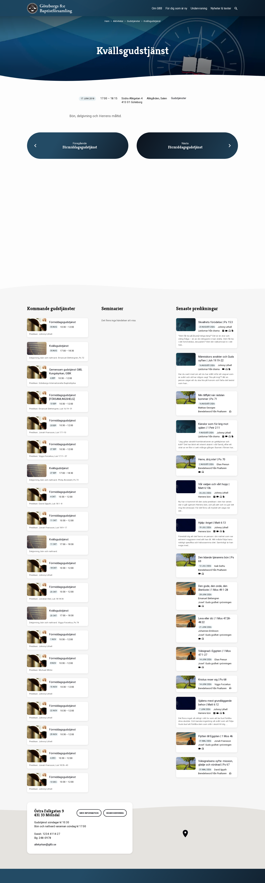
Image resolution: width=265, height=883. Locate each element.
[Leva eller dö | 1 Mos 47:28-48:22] (186, 620)
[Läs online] (223, 330)
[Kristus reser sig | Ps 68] (186, 682)
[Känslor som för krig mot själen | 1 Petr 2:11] (186, 426)
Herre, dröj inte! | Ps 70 (211, 459)
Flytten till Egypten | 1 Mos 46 (215, 736)
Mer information (89, 813)
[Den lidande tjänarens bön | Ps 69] (186, 559)
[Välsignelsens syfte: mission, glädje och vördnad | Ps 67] (186, 763)
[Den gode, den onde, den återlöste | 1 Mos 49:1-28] (186, 588)
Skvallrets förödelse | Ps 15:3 (215, 322)
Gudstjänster (133, 21)
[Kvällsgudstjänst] (37, 348)
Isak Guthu (219, 566)
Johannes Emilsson (208, 631)
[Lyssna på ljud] (229, 331)
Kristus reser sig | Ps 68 (212, 679)
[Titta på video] (226, 331)
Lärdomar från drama (209, 331)
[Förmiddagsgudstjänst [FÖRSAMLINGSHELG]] (37, 397)
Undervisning (199, 8)
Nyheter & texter (221, 8)
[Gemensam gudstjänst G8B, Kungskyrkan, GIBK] (37, 372)
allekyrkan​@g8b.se (45, 844)
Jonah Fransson (222, 741)
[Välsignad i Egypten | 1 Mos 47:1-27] (186, 653)
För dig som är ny (176, 8)
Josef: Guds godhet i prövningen (214, 602)
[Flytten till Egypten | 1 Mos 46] (186, 738)
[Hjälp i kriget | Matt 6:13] (186, 525)
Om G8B (157, 8)
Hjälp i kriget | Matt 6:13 (212, 522)
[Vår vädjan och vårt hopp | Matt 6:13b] (186, 486)
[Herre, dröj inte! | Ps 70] (186, 461)
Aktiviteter (118, 21)
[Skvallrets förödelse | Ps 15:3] (186, 324)
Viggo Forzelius (223, 684)
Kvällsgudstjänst (152, 21)
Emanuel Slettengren (208, 598)
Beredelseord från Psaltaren (212, 411)
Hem (107, 21)
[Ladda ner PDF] (232, 330)
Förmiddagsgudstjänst (80, 147)
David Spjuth (220, 769)
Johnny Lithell (225, 327)
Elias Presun (223, 464)
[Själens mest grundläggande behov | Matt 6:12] (186, 703)
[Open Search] (236, 8)
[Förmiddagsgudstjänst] (37, 324)
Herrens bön (204, 497)
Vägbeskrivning (115, 813)
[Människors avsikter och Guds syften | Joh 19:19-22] (186, 359)
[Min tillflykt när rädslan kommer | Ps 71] (186, 397)
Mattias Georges (206, 408)
